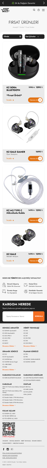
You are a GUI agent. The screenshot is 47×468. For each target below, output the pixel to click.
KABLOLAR (7, 384)
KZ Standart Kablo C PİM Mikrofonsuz (13, 397)
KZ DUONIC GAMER (29, 362)
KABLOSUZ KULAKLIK (12, 375)
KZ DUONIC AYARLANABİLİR (32, 359)
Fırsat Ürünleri (30, 27)
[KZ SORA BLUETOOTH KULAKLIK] (23, 62)
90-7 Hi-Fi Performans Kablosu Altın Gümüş (12, 391)
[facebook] (4, 450)
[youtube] (12, 450)
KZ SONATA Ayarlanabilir (10, 330)
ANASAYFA (5, 441)
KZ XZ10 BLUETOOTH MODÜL (32, 380)
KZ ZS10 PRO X (28, 343)
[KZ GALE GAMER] (23, 126)
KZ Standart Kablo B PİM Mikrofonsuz (13, 402)
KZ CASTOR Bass (7, 359)
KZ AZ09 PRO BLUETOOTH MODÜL (34, 378)
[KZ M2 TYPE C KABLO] (23, 185)
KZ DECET (5, 343)
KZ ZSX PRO (27, 338)
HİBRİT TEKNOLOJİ (31, 328)
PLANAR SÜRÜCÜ (31, 351)
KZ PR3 (26, 354)
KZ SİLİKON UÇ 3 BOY (9, 413)
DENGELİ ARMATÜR (11, 328)
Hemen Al (34, 100)
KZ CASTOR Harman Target (10, 362)
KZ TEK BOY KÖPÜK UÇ (9, 416)
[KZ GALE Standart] (23, 238)
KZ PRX (26, 357)
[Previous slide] (3, 3)
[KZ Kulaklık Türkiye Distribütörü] (5, 10)
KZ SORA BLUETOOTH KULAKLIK (12, 378)
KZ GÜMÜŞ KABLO (8, 395)
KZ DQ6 (5, 367)
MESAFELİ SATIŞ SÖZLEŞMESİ (10, 455)
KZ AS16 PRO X (7, 336)
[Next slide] (44, 3)
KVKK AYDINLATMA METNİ (10, 458)
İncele (9, 100)
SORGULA (39, 316)
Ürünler (22, 27)
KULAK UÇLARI (9, 411)
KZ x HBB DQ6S (7, 364)
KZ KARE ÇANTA (28, 389)
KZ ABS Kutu (27, 387)
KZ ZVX (5, 354)
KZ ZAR (26, 333)
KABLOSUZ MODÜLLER (33, 375)
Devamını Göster (8, 346)
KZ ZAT (26, 336)
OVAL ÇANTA (27, 394)
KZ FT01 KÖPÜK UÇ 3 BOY (10, 418)
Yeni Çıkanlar (30, 36)
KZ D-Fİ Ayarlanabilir (8, 357)
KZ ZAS (26, 330)
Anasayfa (15, 27)
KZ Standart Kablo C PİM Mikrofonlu (13, 400)
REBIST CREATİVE (7, 465)
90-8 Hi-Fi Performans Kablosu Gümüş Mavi (13, 387)
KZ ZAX (26, 340)
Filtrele (6, 37)
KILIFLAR (27, 384)
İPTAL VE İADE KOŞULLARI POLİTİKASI (12, 453)
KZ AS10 (5, 340)
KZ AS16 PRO (6, 338)
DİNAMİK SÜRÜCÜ (10, 351)
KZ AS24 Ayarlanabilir (9, 333)
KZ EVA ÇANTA (28, 392)
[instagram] (8, 450)
